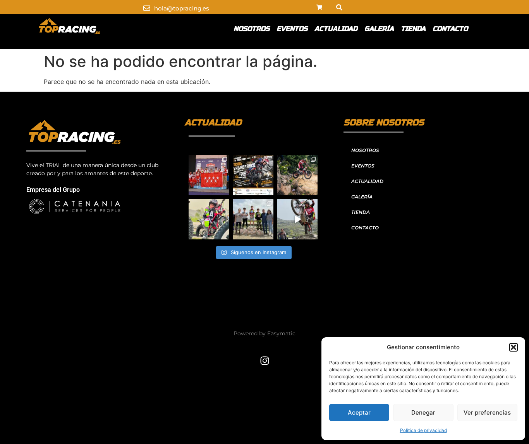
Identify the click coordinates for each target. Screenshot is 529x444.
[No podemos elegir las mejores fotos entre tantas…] (297, 175)
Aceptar (359, 412)
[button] (513, 347)
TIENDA (413, 29)
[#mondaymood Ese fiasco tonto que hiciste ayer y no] (209, 219)
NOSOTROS (252, 29)
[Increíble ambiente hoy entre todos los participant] (297, 219)
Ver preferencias (487, 412)
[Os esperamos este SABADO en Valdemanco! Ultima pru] (253, 175)
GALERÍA (379, 29)
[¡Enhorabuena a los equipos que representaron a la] (209, 175)
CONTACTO (450, 29)
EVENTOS (292, 29)
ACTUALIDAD (335, 29)
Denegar (423, 412)
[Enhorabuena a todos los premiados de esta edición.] (253, 219)
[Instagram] (264, 360)
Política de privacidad (423, 430)
